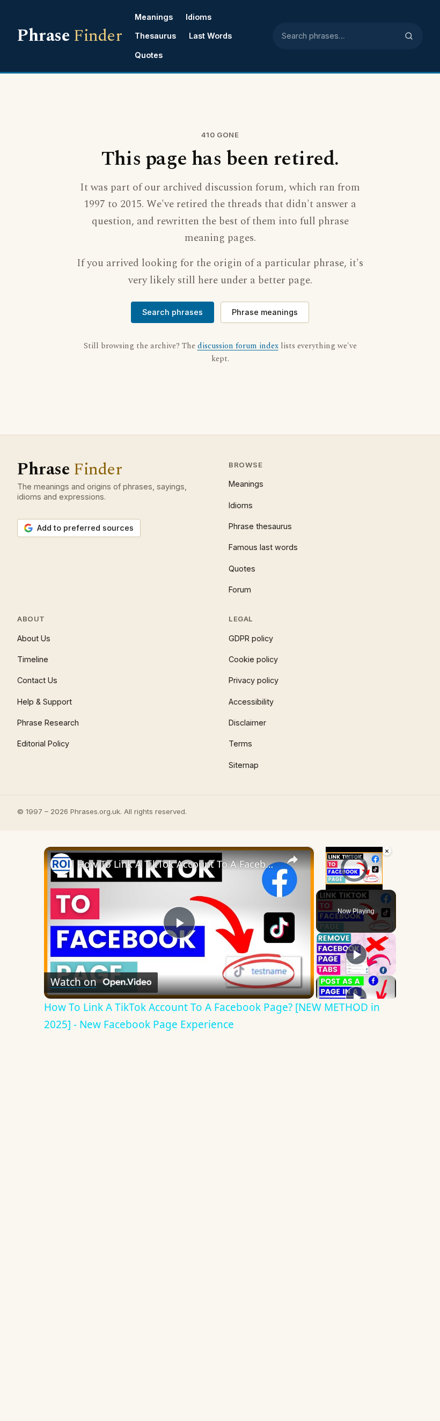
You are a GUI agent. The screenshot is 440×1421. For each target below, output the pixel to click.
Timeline (32, 659)
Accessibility (251, 701)
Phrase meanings (265, 312)
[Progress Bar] (354, 876)
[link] (61, 864)
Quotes (149, 55)
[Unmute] (335, 883)
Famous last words (263, 547)
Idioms (198, 16)
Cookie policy (253, 659)
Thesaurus (155, 35)
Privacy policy (253, 680)
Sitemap (244, 765)
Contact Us (37, 680)
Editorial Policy (43, 743)
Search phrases (172, 312)
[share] (292, 859)
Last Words (210, 35)
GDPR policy (251, 638)
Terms (240, 743)
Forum (240, 589)
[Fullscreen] (385, 883)
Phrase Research (48, 722)
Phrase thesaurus (260, 526)
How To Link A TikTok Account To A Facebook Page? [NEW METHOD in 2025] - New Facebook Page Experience (177, 864)
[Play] (322, 883)
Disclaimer (247, 722)
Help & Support (44, 701)
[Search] (409, 36)
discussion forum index (237, 346)
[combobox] (340, 36)
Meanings (154, 16)
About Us (33, 638)
